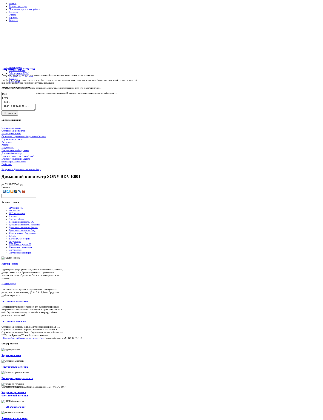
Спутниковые (15, 250)
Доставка (13, 12)
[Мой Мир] (16, 191)
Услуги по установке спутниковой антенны (14, 394)
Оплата (12, 14)
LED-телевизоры (17, 213)
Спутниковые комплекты (14, 301)
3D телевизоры (16, 208)
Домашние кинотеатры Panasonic (24, 224)
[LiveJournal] (20, 191)
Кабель (12, 236)
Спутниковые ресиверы (20, 252)
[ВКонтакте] (4, 191)
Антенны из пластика (14, 418)
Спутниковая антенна (14, 366)
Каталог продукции (18, 6)
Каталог (14, 338)
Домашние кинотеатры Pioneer (23, 227)
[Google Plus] (24, 191)
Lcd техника (14, 210)
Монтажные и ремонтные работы (24, 9)
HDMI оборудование (13, 406)
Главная (12, 3)
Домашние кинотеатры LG (21, 222)
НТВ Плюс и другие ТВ (20, 244)
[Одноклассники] (12, 191)
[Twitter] (8, 191)
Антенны (13, 216)
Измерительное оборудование (23, 233)
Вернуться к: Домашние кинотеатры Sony (21, 169)
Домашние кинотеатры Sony (22, 230)
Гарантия (13, 17)
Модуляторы (15, 241)
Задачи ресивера (9, 263)
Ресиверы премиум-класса (17, 378)
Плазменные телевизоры (20, 247)
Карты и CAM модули (19, 238)
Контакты (13, 20)
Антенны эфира (16, 219)
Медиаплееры (8, 283)
